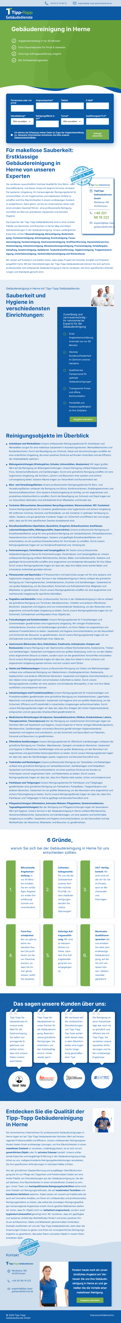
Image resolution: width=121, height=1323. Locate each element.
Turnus (64, 116)
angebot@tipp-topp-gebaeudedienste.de (95, 3)
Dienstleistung (18, 116)
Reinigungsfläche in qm (45, 117)
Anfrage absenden (98, 134)
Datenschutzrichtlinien (25, 137)
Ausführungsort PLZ (96, 116)
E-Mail (89, 100)
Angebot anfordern (83, 419)
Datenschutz (108, 1315)
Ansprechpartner (44, 100)
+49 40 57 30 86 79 (58, 3)
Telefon (64, 100)
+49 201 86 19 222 (21, 1280)
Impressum (96, 1315)
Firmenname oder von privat (21, 101)
